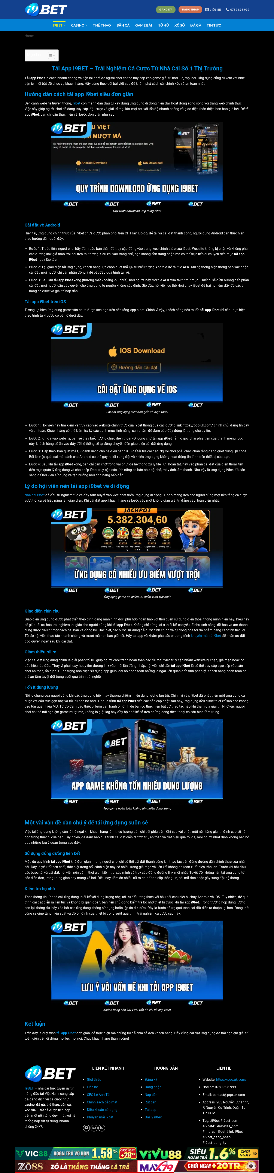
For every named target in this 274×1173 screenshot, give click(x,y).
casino (78, 25)
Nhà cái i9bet (35, 495)
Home (29, 36)
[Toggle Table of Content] (49, 55)
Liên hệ (92, 1087)
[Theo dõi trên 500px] (94, 1128)
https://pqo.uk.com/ (231, 1080)
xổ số (179, 25)
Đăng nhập (153, 1087)
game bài (143, 25)
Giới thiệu (94, 1080)
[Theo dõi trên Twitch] (101, 1128)
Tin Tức (214, 25)
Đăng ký (151, 1080)
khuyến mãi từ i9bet (206, 636)
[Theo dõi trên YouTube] (86, 1128)
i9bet (58, 25)
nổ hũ (163, 25)
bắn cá (123, 25)
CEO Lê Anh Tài (98, 1095)
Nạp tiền (151, 1095)
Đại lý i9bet (153, 1117)
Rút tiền (150, 1102)
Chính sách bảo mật (102, 1102)
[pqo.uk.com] (46, 10)
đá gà (195, 25)
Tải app (150, 1110)
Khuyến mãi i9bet (100, 1117)
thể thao (102, 25)
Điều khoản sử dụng (102, 1110)
